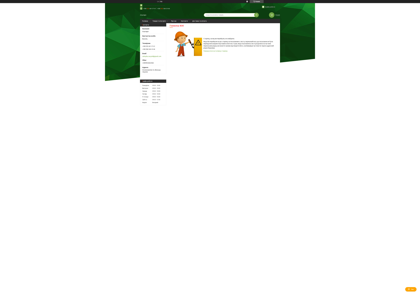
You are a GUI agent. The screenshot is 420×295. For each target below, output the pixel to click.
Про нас (174, 21)
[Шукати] (256, 15)
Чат (412, 289)
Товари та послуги (159, 21)
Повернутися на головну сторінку (215, 51)
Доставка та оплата (199, 21)
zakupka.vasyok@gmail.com (151, 56)
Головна (145, 21)
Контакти (184, 21)
